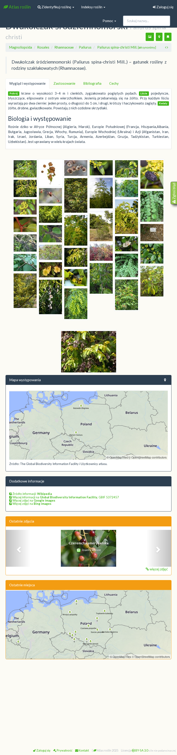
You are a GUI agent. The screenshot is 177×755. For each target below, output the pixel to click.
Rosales (43, 47)
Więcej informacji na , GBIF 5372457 (65, 497)
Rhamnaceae (64, 47)
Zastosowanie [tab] (64, 83)
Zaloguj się (165, 7)
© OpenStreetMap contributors (148, 457)
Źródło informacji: (32, 494)
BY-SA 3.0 (141, 750)
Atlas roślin (19, 6)
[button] (18, 548)
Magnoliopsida (20, 47)
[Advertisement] (88, 696)
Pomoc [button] (108, 21)
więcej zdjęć (158, 569)
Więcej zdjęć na (33, 500)
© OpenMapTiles (117, 457)
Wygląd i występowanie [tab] (27, 83)
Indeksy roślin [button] (92, 7)
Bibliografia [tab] (92, 83)
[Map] (88, 425)
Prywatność (64, 750)
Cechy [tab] (114, 83)
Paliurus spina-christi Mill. (126, 47)
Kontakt (83, 750)
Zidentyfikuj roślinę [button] (56, 7)
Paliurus (85, 47)
